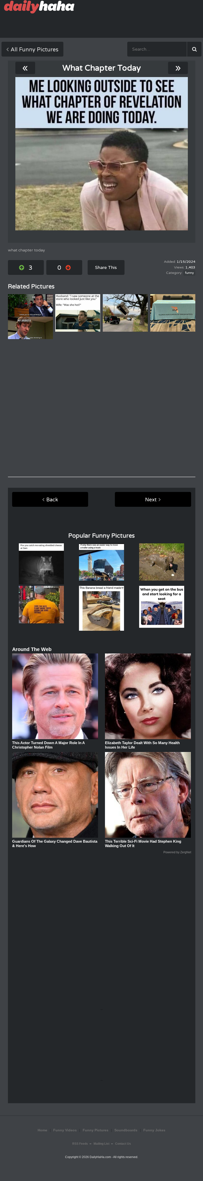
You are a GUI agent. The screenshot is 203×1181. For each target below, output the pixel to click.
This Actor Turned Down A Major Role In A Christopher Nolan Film (48, 745)
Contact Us (123, 1143)
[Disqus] (101, 408)
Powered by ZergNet (177, 852)
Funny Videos (65, 1130)
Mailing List (101, 1143)
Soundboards (125, 1130)
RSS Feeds (80, 1143)
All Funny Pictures (34, 49)
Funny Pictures (95, 1130)
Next (151, 500)
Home (42, 1130)
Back (52, 500)
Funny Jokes (154, 1130)
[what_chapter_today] (101, 153)
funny (189, 273)
